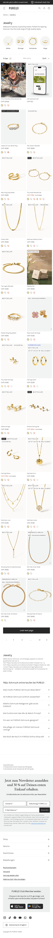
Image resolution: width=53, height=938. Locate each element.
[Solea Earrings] (13, 407)
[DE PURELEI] (13, 8)
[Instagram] (4, 917)
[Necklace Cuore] (39, 501)
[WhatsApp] (25, 917)
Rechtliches (8, 853)
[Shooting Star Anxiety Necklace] (13, 548)
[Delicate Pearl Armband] (39, 595)
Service (6, 846)
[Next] (47, 640)
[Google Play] (35, 906)
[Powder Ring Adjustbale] (13, 314)
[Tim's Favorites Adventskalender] (13, 80)
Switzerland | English (17, 925)
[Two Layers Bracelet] (13, 267)
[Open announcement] (26, 2)
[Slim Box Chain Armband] (13, 595)
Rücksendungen (9, 868)
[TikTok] (9, 917)
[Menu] (4, 8)
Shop (5, 839)
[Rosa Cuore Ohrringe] (39, 314)
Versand (6, 871)
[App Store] (17, 906)
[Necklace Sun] (39, 454)
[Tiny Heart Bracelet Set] (39, 173)
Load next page (26, 630)
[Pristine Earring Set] (39, 407)
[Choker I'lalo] (13, 220)
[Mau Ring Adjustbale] (13, 173)
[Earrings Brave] (13, 454)
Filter (5, 58)
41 (39, 640)
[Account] (44, 8)
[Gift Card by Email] (39, 80)
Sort (44, 58)
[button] (40, 8)
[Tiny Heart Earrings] (13, 361)
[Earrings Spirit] (39, 361)
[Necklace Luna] (13, 501)
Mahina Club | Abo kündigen (14, 879)
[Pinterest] (30, 917)
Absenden (45, 810)
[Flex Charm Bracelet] (39, 126)
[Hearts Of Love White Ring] (13, 126)
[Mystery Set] (39, 267)
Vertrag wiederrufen (11, 875)
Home (5, 15)
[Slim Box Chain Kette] (39, 548)
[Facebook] (14, 917)
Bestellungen (9, 860)
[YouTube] (20, 917)
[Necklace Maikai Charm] (39, 220)
